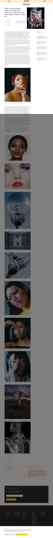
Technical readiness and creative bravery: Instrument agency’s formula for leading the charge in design (42, 53)
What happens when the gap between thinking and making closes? (41, 43)
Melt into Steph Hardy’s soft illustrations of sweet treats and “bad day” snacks (42, 59)
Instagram (24, 511)
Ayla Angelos (8, 20)
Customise (6, 534)
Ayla (28, 470)
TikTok (24, 512)
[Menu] (47, 4)
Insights (33, 521)
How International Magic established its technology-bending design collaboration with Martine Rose (42, 37)
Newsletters (34, 522)
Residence (42, 511)
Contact (33, 513)
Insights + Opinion (17, 511)
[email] (10, 461)
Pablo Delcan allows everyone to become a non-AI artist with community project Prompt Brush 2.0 (42, 48)
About (33, 511)
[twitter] (8, 461)
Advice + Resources (17, 513)
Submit (33, 512)
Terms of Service (34, 518)
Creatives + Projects (17, 512)
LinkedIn (24, 513)
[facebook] (6, 461)
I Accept (18, 534)
